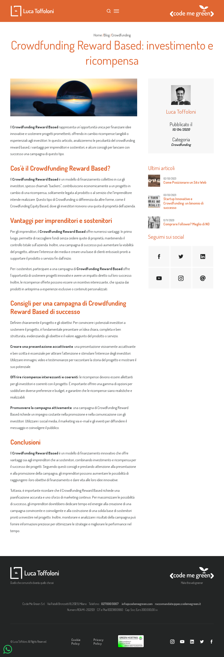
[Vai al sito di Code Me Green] (192, 15)
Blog (107, 35)
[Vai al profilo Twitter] (202, 641)
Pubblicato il (181, 124)
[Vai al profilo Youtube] (182, 641)
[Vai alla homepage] (32, 10)
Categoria (181, 139)
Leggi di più (159, 180)
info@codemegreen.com (137, 604)
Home (98, 35)
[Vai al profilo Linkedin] (192, 641)
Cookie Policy (75, 641)
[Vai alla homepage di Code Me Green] (192, 573)
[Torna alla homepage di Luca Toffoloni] (35, 573)
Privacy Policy (98, 641)
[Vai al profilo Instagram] (172, 641)
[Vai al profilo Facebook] (211, 641)
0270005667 (110, 604)
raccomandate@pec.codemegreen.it (178, 604)
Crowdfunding (121, 35)
